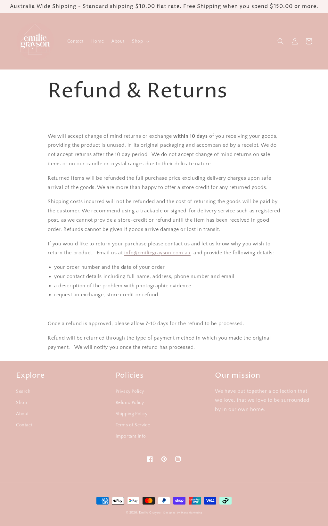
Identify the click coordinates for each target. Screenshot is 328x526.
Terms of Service (133, 425)
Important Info (131, 436)
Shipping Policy (132, 413)
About (22, 413)
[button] (140, 41)
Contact (24, 425)
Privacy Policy (130, 391)
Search (23, 391)
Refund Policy (130, 402)
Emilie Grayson (150, 512)
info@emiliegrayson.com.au (157, 253)
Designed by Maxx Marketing (182, 512)
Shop (21, 402)
